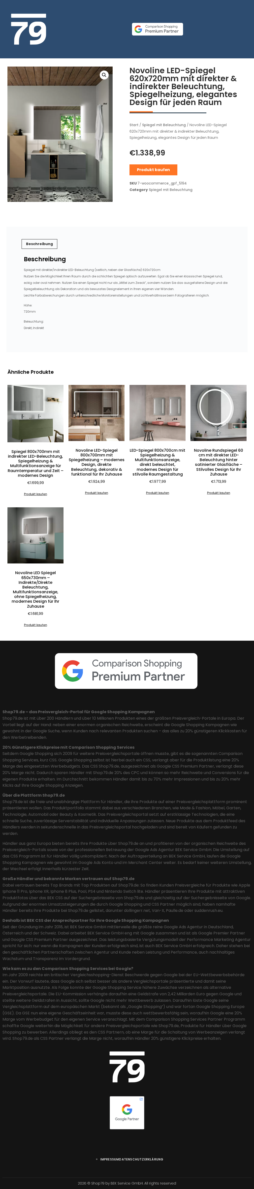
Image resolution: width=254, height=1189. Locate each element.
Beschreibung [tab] (39, 243)
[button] (104, 75)
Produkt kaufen (153, 170)
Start (133, 124)
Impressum (109, 1159)
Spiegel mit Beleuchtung (164, 124)
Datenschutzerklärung (141, 1159)
